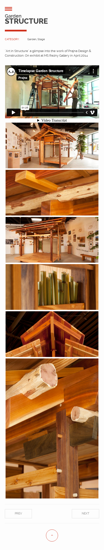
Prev (18, 513)
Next (85, 513)
